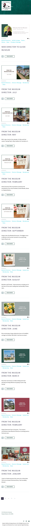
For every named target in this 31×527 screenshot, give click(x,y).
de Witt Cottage (16, 40)
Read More (10, 56)
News (8, 42)
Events (23, 40)
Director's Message (16, 82)
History (3, 42)
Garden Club (26, 270)
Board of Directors (6, 40)
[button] (3, 56)
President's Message (16, 42)
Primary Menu (28, 6)
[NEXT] (14, 498)
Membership (26, 82)
